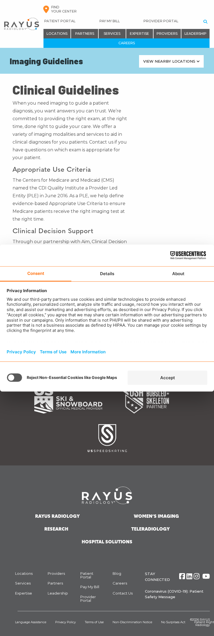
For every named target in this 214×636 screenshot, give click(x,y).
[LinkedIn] (189, 576)
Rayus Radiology (57, 516)
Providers (167, 33)
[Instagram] (197, 576)
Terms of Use (94, 622)
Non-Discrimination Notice (132, 622)
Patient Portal (60, 21)
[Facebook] (182, 576)
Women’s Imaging (156, 516)
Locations (57, 33)
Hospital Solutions (107, 542)
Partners (84, 33)
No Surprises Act (173, 622)
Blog (117, 573)
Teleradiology (150, 529)
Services (112, 33)
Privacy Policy (65, 622)
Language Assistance (30, 622)
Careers (126, 43)
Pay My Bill (109, 21)
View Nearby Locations (169, 61)
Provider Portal (161, 21)
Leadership (195, 33)
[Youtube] (206, 576)
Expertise (139, 33)
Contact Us (123, 593)
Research (56, 529)
